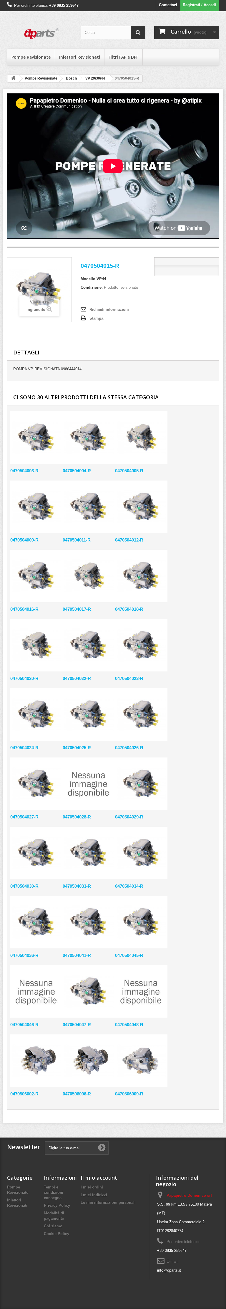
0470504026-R (129, 747)
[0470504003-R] (36, 437)
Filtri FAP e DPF (123, 57)
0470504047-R (77, 1024)
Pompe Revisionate (31, 57)
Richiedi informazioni (109, 309)
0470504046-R (24, 1024)
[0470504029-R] (141, 783)
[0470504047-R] (89, 991)
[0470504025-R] (89, 714)
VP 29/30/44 (95, 78)
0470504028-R (77, 816)
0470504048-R (129, 1024)
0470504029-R (129, 816)
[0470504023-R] (141, 645)
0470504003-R (24, 470)
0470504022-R (77, 678)
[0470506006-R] (89, 1060)
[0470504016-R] (36, 576)
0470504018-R (129, 609)
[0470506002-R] (36, 1060)
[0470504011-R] (89, 507)
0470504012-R (129, 539)
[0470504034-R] (141, 853)
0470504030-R (24, 886)
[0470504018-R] (141, 576)
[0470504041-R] (89, 922)
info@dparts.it (169, 1270)
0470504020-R (24, 678)
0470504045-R (129, 955)
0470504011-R (77, 539)
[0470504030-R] (36, 853)
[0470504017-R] (89, 576)
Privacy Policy (57, 1205)
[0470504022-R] (89, 645)
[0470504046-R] (36, 991)
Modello (88, 279)
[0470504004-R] (89, 437)
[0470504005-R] (141, 437)
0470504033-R (77, 886)
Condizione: (92, 287)
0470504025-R (77, 747)
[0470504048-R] (141, 991)
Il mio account (99, 1177)
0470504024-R (24, 747)
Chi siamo (53, 1226)
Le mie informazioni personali (108, 1202)
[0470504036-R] (36, 922)
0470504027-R (24, 816)
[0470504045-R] (141, 922)
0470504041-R (77, 955)
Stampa (96, 318)
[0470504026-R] (141, 714)
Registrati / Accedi (199, 5)
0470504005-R (129, 470)
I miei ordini (92, 1187)
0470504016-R (24, 609)
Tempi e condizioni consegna (53, 1192)
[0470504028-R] (89, 783)
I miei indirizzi (94, 1195)
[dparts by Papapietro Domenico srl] (39, 32)
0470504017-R (77, 609)
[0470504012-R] (141, 507)
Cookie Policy (56, 1234)
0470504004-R (77, 470)
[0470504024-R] (36, 714)
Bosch (71, 78)
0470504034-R (129, 886)
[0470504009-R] (36, 507)
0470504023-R (129, 678)
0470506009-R (129, 1093)
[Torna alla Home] (13, 78)
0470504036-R (24, 955)
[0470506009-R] (141, 1060)
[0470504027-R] (36, 783)
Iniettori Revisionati (79, 57)
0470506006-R (77, 1093)
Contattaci (168, 5)
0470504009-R (24, 539)
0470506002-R (24, 1093)
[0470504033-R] (89, 853)
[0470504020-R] (36, 645)
